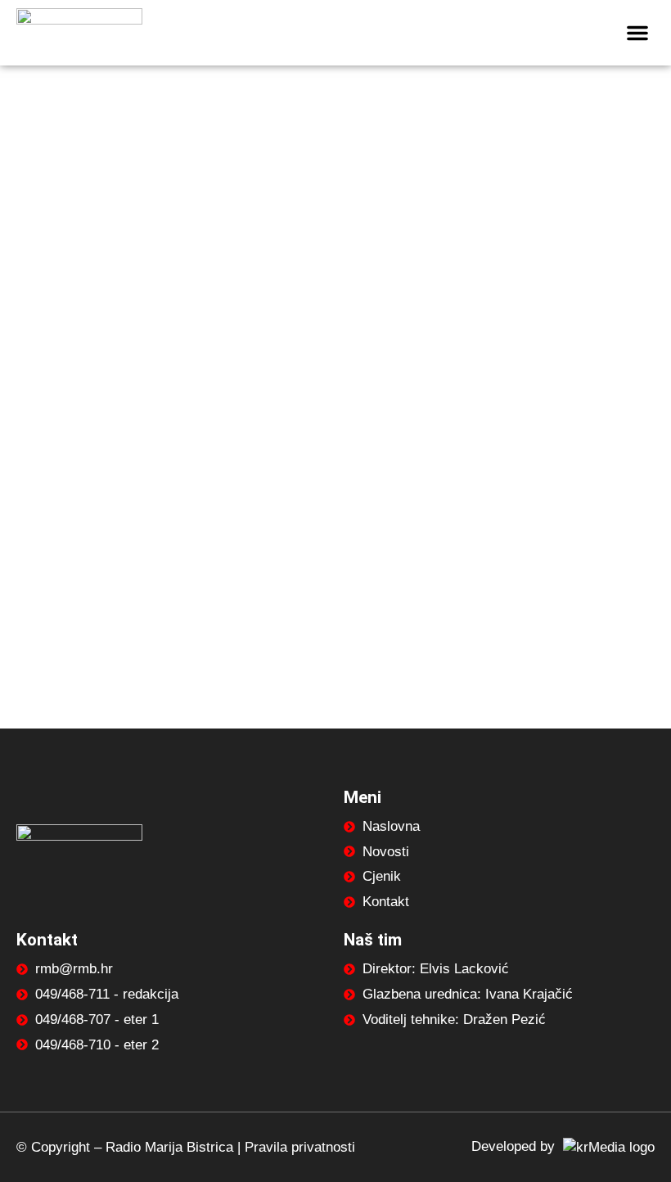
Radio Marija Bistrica (169, 1147)
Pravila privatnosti (300, 1147)
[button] (637, 33)
